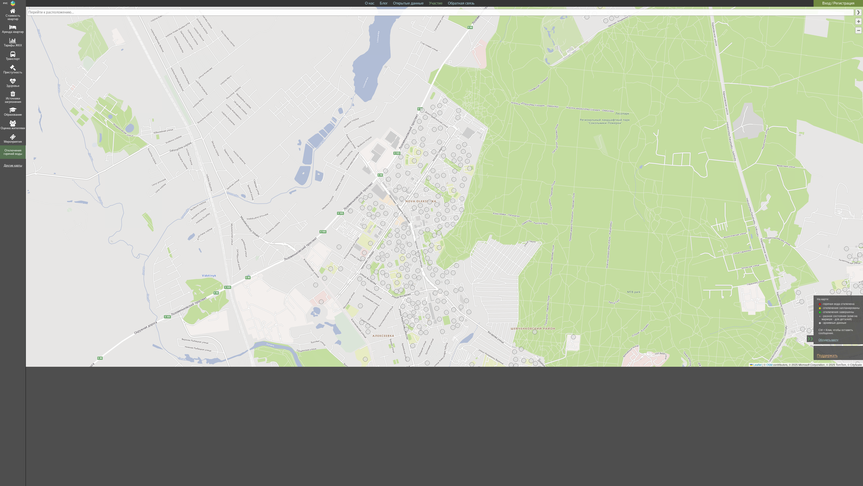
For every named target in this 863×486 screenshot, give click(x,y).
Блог (384, 3)
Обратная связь (461, 3)
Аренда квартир (13, 32)
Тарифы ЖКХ (13, 45)
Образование (13, 114)
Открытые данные (408, 3)
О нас (369, 3)
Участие (436, 3)
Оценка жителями (13, 128)
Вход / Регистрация (838, 3)
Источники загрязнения (13, 100)
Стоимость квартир (13, 17)
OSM (769, 365)
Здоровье (12, 86)
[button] (315, 285)
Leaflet (757, 365)
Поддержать (827, 356)
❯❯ (810, 338)
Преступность (12, 72)
